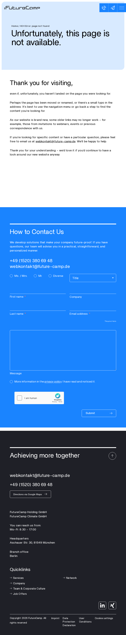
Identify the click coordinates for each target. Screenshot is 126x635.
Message (15, 373)
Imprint (55, 618)
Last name (16, 313)
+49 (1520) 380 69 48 (31, 261)
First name (16, 296)
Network (71, 578)
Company (76, 297)
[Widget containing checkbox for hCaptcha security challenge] (39, 398)
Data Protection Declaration (69, 622)
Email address (79, 313)
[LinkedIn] (102, 605)
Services (18, 578)
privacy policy (52, 381)
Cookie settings (104, 618)
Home (14, 26)
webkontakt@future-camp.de (56, 141)
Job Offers (20, 594)
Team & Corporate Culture (29, 588)
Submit (90, 413)
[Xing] (112, 605)
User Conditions (85, 620)
